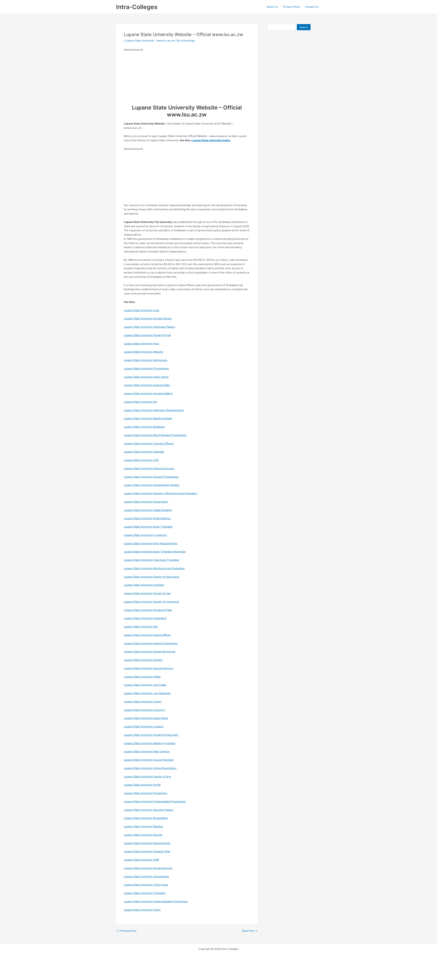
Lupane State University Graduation (145, 618)
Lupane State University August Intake (147, 385)
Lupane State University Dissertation (146, 501)
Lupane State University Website (143, 351)
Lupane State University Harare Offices (147, 635)
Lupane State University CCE (141, 460)
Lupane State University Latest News (146, 718)
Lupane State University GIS (141, 626)
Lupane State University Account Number (149, 759)
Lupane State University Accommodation (148, 393)
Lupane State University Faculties (144, 585)
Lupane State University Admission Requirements (154, 410)
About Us (272, 6)
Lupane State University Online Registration (150, 768)
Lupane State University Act (140, 401)
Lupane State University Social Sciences (148, 868)
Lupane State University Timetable (144, 893)
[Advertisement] (187, 76)
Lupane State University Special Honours (148, 668)
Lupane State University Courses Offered (148, 443)
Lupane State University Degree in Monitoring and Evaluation (160, 493)
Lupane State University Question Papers (148, 809)
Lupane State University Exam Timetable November (155, 551)
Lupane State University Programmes (146, 368)
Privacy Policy (291, 6)
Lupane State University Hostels (143, 660)
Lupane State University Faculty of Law (147, 593)
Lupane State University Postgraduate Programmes (155, 801)
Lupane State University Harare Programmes (151, 643)
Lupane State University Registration (146, 818)
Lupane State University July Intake (145, 684)
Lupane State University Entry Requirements (150, 543)
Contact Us (311, 6)
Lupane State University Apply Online (146, 376)
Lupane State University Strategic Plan (147, 851)
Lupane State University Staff (141, 859)
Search (303, 27)
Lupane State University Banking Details (148, 418)
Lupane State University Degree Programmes (151, 476)
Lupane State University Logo (141, 310)
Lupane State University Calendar (144, 451)
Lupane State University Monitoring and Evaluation (154, 568)
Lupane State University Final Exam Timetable (151, 560)
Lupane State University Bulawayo (144, 426)
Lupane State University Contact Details (148, 318)
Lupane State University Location (144, 726)
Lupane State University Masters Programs (149, 743)
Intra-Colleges (136, 6)
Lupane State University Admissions (145, 360)
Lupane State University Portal (142, 784)
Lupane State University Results (143, 834)
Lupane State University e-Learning (145, 535)
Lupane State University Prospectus (145, 793)
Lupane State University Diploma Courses (149, 468)
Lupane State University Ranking (143, 826)
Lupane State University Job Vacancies (147, 693)
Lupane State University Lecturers (144, 710)
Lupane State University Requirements (147, 843)
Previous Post (126, 930)
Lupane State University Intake (211, 140)
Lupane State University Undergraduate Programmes (156, 901)
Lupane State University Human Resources (149, 651)
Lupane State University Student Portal (147, 335)
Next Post (249, 930)
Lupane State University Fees (141, 343)
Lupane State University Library (143, 701)
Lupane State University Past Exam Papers (149, 326)
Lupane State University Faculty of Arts (147, 776)
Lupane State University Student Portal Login (151, 734)
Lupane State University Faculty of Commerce (151, 601)
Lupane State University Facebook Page (148, 610)
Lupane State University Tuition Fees (146, 884)
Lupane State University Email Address (147, 518)
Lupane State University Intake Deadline (148, 510)
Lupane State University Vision (142, 909)
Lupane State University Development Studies (151, 485)
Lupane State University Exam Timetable (148, 526)
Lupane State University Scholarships (146, 876)
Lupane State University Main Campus (147, 751)
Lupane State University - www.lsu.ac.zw (149, 40)
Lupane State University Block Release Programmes (155, 435)
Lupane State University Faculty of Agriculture (151, 576)
